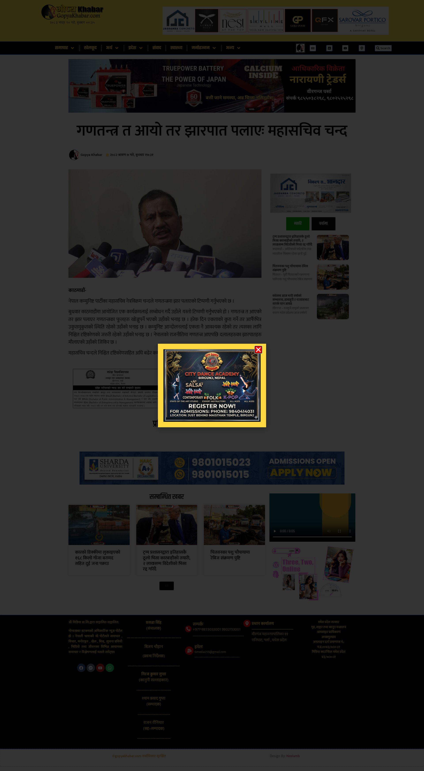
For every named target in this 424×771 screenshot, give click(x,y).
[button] (258, 349)
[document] (212, 385)
